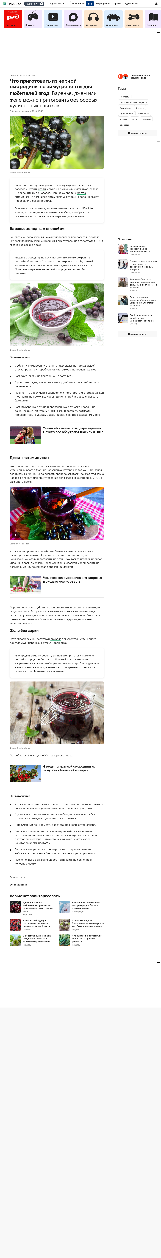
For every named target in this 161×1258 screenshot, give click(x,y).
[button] (57, 314)
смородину (47, 185)
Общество (135, 254)
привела (55, 638)
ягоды (42, 188)
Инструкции (78, 911)
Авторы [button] (14, 876)
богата (81, 192)
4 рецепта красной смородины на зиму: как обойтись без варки (69, 768)
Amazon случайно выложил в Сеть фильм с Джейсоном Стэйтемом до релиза (143, 301)
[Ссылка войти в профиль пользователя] (156, 3)
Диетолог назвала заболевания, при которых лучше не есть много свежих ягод (38, 907)
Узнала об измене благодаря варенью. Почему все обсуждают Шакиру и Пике (73, 430)
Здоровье (27, 914)
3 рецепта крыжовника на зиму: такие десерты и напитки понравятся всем (37, 939)
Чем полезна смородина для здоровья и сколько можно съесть (72, 579)
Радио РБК (31, 4)
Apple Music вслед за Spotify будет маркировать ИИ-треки (142, 317)
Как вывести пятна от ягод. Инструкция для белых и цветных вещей (86, 905)
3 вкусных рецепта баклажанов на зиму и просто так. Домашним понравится (88, 923)
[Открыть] (38, 4)
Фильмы (134, 290)
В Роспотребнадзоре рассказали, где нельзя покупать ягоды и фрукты (36, 923)
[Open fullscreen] (98, 289)
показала (83, 465)
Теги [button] (22, 876)
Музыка (133, 323)
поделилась (62, 237)
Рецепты (14, 75)
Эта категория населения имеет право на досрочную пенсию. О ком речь (143, 265)
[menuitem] (57, 4)
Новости (27, 929)
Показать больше (137, 133)
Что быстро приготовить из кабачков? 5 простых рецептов (87, 939)
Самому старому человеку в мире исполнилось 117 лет (140, 248)
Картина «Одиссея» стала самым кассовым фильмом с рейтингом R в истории (143, 283)
